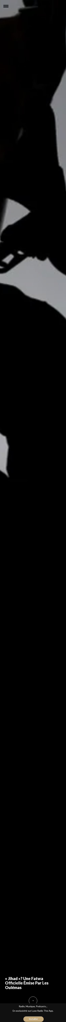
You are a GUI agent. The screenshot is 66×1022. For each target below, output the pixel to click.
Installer (33, 1019)
